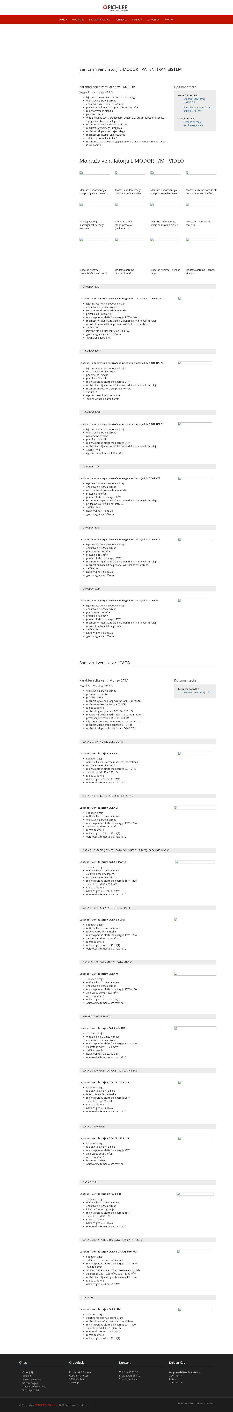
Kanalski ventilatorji (31, 91)
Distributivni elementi (34, 168)
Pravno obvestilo (31, 1379)
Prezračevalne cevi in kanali (38, 133)
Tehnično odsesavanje (34, 154)
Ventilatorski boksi (31, 98)
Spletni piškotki (30, 1390)
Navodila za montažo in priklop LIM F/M (197, 109)
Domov (147, 53)
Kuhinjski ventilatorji (32, 105)
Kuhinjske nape (29, 175)
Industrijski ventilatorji (33, 126)
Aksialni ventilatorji (31, 119)
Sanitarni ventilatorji (32, 77)
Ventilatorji (182, 53)
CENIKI (23, 214)
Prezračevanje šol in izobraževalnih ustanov (44, 184)
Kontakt (26, 1375)
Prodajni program (164, 53)
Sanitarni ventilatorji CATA (198, 692)
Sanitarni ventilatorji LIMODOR (194, 100)
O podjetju (28, 1372)
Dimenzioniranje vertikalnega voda (193, 123)
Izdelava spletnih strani (190, 1403)
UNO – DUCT (26, 161)
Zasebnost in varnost (34, 1386)
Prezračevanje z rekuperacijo (39, 140)
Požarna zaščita (30, 200)
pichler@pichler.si (131, 1375)
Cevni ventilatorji (30, 84)
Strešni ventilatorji (31, 112)
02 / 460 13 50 (130, 1372)
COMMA (209, 1403)
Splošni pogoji (30, 1383)
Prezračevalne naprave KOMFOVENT (43, 147)
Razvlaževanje (29, 193)
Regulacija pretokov (33, 207)
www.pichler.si (129, 1379)
